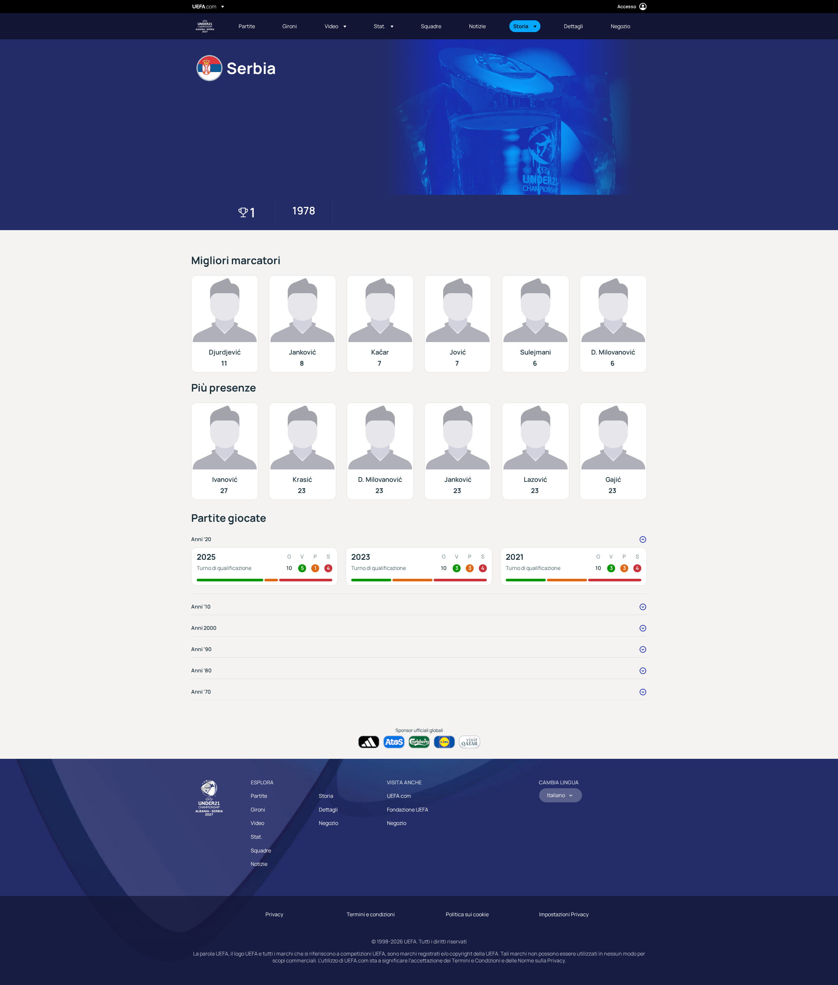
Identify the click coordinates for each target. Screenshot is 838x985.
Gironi (258, 809)
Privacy (274, 914)
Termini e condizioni (371, 914)
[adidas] (368, 742)
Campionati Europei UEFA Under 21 (205, 26)
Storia (326, 795)
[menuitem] (252, 26)
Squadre (261, 850)
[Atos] (394, 742)
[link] (246, 26)
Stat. (256, 836)
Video (257, 823)
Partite (259, 795)
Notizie (259, 863)
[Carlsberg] (419, 742)
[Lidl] (444, 742)
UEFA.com (399, 795)
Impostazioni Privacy (564, 914)
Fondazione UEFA (407, 809)
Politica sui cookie (467, 914)
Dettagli (328, 809)
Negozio (328, 823)
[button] (335, 26)
